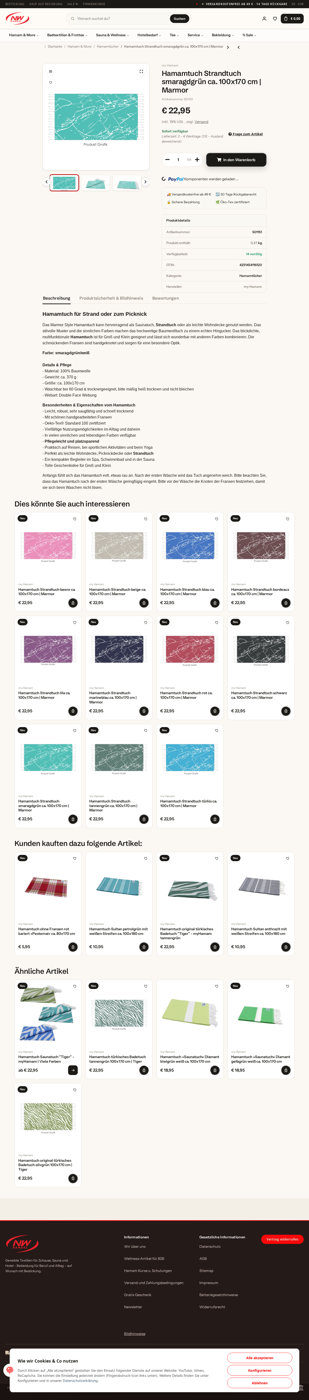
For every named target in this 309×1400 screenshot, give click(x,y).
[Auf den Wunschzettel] (50, 82)
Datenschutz (210, 1246)
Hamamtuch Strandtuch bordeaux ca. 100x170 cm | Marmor (260, 591)
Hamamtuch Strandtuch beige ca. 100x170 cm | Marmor (117, 591)
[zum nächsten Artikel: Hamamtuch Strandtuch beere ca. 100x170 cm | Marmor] (228, 47)
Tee (173, 35)
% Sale (248, 35)
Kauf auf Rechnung (46, 4)
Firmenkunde (94, 4)
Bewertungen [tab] (165, 298)
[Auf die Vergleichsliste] (50, 71)
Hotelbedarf (148, 35)
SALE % (72, 4)
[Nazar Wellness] (17, 18)
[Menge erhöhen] (197, 159)
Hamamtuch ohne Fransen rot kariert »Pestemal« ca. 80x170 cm (46, 931)
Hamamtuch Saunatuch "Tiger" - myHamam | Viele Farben (46, 1059)
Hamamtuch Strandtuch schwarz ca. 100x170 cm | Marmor (259, 695)
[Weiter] (145, 182)
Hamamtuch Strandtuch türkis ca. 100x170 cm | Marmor (188, 803)
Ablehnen (260, 1383)
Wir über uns (135, 1246)
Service (194, 35)
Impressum (208, 1283)
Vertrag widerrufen (282, 1239)
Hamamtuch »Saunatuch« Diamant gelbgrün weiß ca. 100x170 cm (260, 1059)
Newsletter (133, 1307)
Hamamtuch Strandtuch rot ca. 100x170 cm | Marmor (186, 695)
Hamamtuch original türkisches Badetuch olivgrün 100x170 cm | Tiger (45, 1165)
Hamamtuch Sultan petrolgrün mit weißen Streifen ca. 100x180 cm (118, 931)
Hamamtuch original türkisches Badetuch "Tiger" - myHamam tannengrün (186, 933)
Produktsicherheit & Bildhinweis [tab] (111, 298)
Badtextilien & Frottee (65, 35)
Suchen (179, 19)
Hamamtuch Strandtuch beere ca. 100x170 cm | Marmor (47, 591)
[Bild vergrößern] (141, 71)
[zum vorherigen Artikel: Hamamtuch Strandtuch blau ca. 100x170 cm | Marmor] (239, 47)
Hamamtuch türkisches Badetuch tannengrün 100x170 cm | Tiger (117, 1059)
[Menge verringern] (167, 159)
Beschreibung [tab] (56, 298)
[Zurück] (46, 182)
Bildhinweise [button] (134, 1333)
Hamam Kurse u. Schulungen (148, 1271)
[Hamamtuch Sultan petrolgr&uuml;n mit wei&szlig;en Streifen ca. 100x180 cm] (119, 885)
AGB (203, 1258)
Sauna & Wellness (111, 35)
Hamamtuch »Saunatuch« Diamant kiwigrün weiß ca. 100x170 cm (189, 1059)
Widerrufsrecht (212, 1307)
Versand (201, 121)
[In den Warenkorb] (46, 60)
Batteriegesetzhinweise (218, 1295)
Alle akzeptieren (259, 1358)
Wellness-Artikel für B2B (144, 1258)
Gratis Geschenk (137, 1295)
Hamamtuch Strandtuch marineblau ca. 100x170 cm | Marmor (113, 697)
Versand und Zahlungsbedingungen (153, 1283)
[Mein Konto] (264, 18)
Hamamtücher (250, 276)
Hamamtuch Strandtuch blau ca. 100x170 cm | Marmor (187, 591)
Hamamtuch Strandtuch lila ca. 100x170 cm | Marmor (44, 695)
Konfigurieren (259, 1370)
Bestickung (15, 4)
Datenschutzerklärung (80, 1380)
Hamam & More (22, 35)
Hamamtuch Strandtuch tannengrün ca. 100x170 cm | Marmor (113, 806)
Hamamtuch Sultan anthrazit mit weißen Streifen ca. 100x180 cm (259, 931)
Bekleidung (221, 35)
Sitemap (206, 1271)
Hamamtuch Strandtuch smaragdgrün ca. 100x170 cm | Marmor (43, 806)
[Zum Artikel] (73, 1070)
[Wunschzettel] (275, 18)
